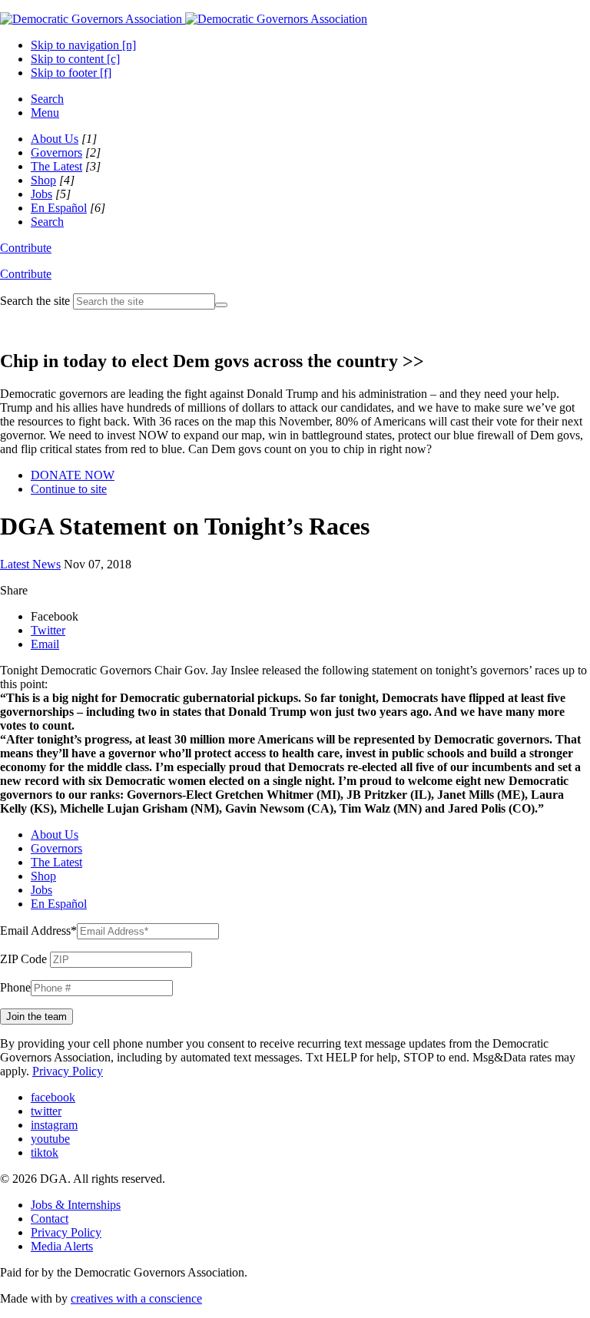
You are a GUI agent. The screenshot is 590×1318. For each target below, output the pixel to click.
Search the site (35, 300)
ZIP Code (23, 958)
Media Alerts (62, 1246)
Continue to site (69, 488)
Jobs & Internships (76, 1204)
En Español (59, 207)
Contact (49, 1218)
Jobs (41, 193)
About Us (54, 138)
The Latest (56, 166)
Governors (56, 152)
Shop (43, 180)
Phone (15, 987)
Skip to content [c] (75, 58)
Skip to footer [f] (71, 72)
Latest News (30, 564)
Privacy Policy (67, 1071)
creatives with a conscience (136, 1298)
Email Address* (38, 930)
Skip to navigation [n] (83, 44)
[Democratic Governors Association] (183, 18)
